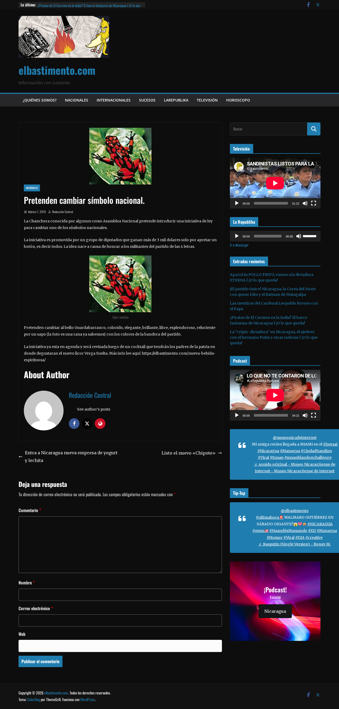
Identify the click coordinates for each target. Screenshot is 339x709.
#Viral (263, 457)
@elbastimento (295, 510)
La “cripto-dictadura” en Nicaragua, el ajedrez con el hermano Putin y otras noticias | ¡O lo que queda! (274, 337)
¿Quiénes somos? (39, 100)
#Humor (275, 537)
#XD (312, 530)
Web (22, 634)
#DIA (300, 537)
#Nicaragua (268, 450)
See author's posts (93, 409)
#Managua (290, 450)
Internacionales (114, 100)
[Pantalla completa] (313, 203)
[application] (275, 183)
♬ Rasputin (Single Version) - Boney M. (294, 544)
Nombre (27, 582)
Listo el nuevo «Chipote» (189, 453)
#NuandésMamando (288, 530)
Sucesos (147, 100)
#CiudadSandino (316, 450)
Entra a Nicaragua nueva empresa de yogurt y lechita (71, 456)
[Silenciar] (305, 203)
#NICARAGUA (320, 524)
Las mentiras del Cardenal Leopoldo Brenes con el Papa (74, 4)
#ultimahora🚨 (269, 517)
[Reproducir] (236, 203)
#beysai (330, 444)
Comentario (30, 510)
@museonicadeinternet (294, 437)
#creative (314, 537)
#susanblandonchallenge (308, 457)
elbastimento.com (57, 70)
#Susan (277, 457)
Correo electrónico (36, 608)
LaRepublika (176, 100)
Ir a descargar (239, 245)
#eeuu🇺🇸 (260, 530)
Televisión (207, 100)
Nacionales (76, 100)
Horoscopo (238, 100)
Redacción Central (62, 211)
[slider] (310, 235)
